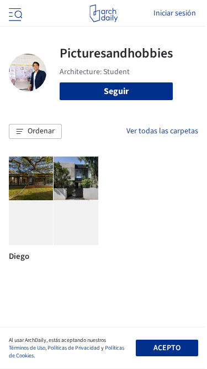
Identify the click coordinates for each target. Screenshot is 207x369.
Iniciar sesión (174, 13)
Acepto (167, 348)
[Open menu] (14, 13)
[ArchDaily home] (103, 13)
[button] (35, 131)
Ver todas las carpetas (162, 131)
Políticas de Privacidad (73, 348)
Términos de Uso (27, 348)
